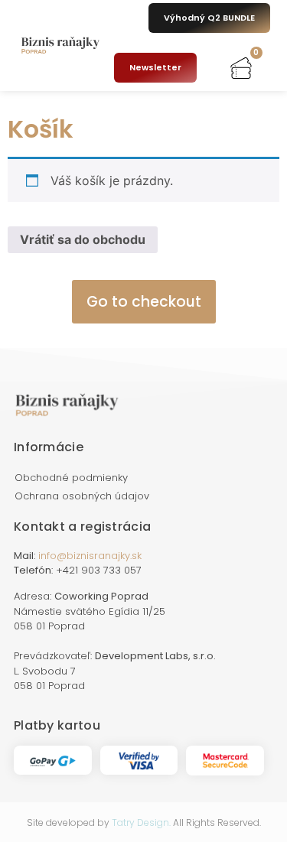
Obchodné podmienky (71, 477)
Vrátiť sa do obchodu (82, 239)
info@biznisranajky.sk (90, 555)
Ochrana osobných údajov (82, 496)
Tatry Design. (141, 822)
